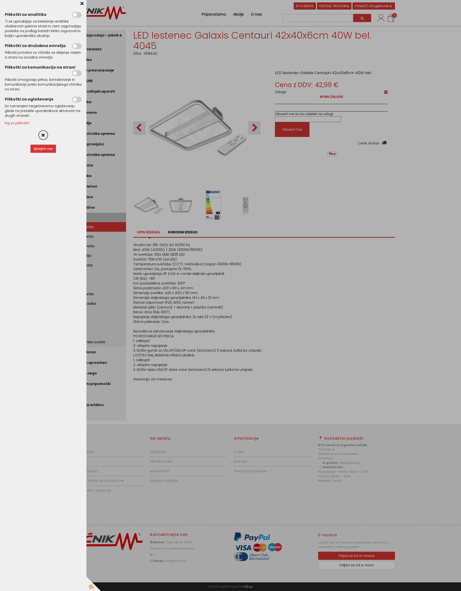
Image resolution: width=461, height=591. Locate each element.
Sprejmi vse (43, 148)
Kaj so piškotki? (17, 123)
